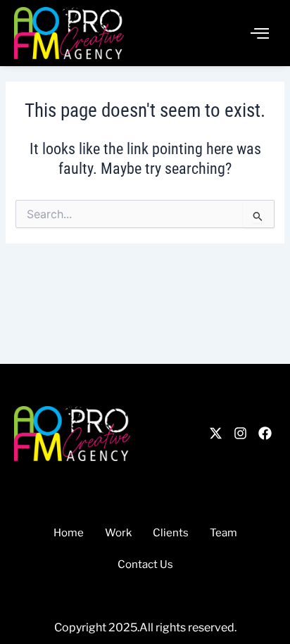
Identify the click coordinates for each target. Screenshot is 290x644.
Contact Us (145, 564)
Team (223, 532)
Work (118, 532)
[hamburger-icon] (260, 33)
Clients (171, 532)
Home (68, 532)
